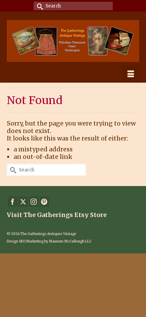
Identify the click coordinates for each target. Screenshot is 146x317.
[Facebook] (12, 201)
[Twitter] (23, 201)
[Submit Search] (39, 6)
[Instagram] (33, 201)
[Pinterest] (44, 201)
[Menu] (130, 74)
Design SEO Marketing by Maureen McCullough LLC (49, 241)
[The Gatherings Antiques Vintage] (73, 41)
